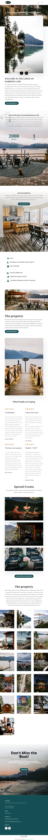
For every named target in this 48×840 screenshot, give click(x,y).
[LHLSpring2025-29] (24, 649)
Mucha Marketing (29, 839)
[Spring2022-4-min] (7, 713)
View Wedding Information (24, 576)
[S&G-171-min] (41, 692)
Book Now (24, 769)
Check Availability (11, 103)
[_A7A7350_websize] (7, 734)
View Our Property (11, 331)
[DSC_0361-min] (24, 713)
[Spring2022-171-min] (7, 692)
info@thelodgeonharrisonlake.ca (11, 818)
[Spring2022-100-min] (7, 670)
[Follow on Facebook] (21, 73)
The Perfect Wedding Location (24, 12)
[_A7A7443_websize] (41, 628)
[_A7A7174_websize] (7, 649)
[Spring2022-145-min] (24, 670)
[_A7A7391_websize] (24, 628)
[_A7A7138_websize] (41, 713)
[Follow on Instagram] (26, 73)
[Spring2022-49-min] (41, 649)
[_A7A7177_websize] (7, 628)
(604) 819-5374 (8, 813)
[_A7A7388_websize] (41, 670)
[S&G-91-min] (24, 692)
